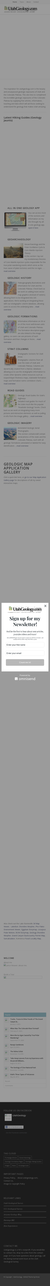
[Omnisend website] (25, 677)
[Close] (45, 606)
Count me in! (25, 662)
